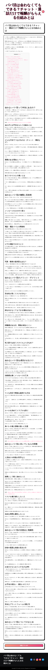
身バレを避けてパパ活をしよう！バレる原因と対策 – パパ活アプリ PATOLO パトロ (25, 441)
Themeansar (32, 668)
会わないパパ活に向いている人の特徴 (13, 88)
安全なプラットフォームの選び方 (14, 102)
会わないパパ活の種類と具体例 (12, 64)
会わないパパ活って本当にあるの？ (13, 56)
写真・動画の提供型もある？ (13, 71)
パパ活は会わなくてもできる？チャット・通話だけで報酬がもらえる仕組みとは (23, 11)
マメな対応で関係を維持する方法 (14, 83)
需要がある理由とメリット (13, 61)
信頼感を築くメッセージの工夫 (14, 82)
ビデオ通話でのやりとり (12, 69)
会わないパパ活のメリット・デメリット (14, 72)
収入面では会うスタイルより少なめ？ (15, 78)
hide (19, 54)
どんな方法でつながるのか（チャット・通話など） (18, 59)
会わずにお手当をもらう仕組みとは (14, 58)
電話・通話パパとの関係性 (13, 67)
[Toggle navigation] (4, 11)
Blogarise (27, 668)
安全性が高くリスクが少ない (13, 74)
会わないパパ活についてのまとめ (12, 104)
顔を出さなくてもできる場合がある (14, 75)
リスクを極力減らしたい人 (13, 93)
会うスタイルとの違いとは (13, 63)
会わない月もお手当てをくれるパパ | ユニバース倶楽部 (19, 122)
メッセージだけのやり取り (13, 66)
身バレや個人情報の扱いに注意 (14, 86)
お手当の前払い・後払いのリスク (14, 100)
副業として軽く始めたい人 (13, 91)
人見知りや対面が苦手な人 (13, 89)
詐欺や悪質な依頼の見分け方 (13, 97)
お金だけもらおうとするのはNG (14, 99)
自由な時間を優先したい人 (13, 94)
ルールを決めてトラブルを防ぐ (14, 85)
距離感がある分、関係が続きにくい (14, 77)
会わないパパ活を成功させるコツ (12, 80)
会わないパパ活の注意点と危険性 (12, 96)
